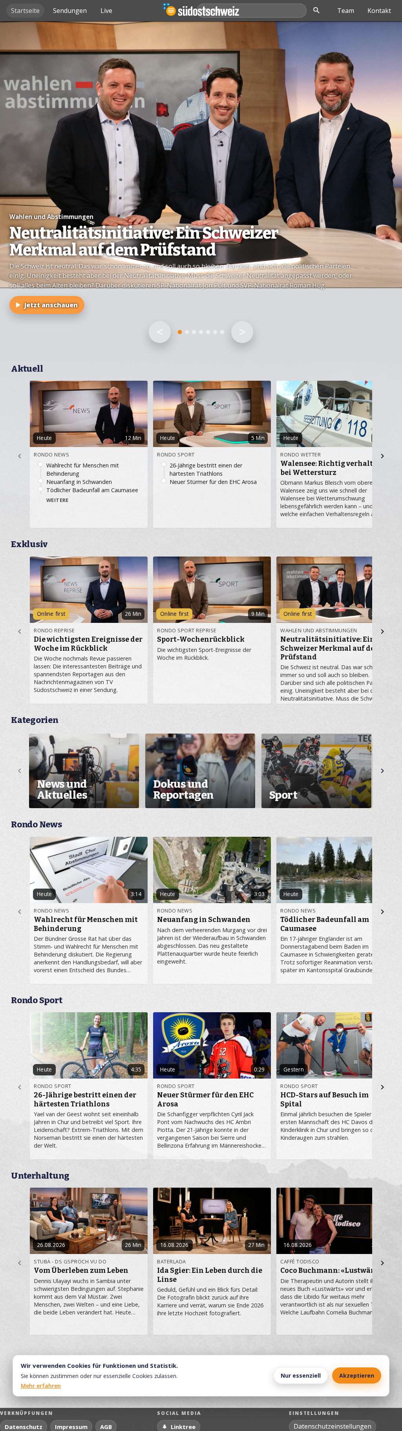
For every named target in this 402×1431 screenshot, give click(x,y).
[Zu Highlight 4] (201, 332)
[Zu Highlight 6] (215, 332)
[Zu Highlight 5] (208, 332)
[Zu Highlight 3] (194, 332)
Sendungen (70, 10)
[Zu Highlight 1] (180, 332)
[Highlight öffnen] (201, 190)
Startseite (25, 10)
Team (345, 10)
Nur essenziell (301, 1375)
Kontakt (379, 10)
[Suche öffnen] (316, 10)
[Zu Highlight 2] (187, 332)
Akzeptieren (356, 1375)
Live (106, 10)
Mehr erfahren (41, 1385)
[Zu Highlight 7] (222, 332)
